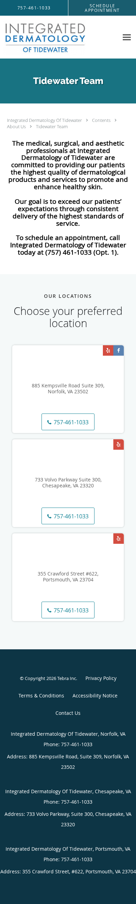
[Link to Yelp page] (108, 350)
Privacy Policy (100, 678)
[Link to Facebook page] (118, 350)
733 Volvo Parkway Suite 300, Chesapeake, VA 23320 (68, 483)
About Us (17, 126)
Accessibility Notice (95, 695)
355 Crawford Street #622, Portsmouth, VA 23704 (68, 577)
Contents (102, 120)
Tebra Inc (66, 678)
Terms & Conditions (41, 695)
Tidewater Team (52, 126)
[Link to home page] (59, 37)
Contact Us (68, 713)
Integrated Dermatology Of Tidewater (45, 120)
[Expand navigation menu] (127, 37)
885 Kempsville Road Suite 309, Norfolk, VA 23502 (68, 389)
